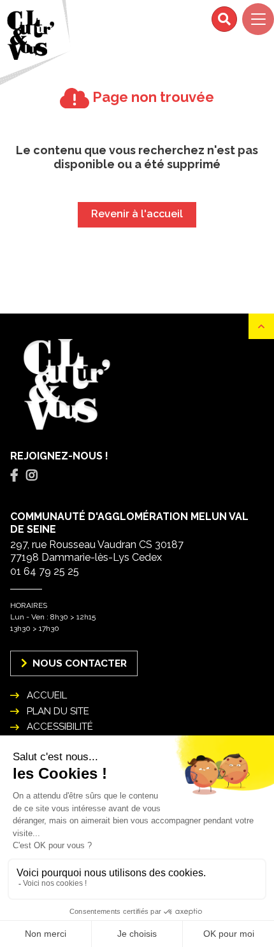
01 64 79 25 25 (44, 571)
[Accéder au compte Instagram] (32, 475)
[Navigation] (258, 19)
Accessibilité (60, 726)
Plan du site (58, 711)
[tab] (14, 476)
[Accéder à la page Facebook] (14, 475)
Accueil (47, 695)
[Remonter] (261, 326)
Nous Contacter (78, 663)
